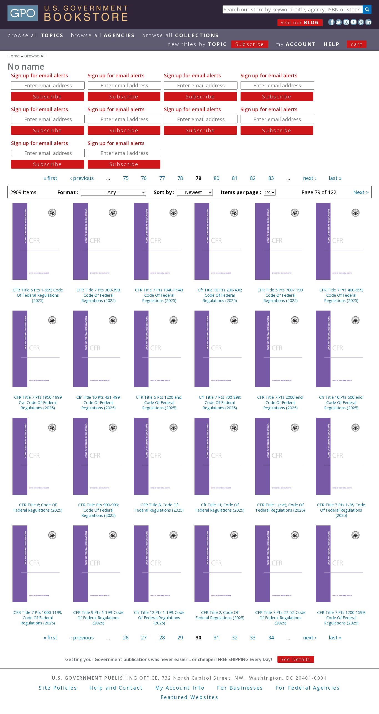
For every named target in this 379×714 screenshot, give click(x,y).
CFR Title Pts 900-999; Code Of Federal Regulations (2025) (98, 510)
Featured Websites (190, 697)
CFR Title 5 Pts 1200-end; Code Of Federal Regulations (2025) (159, 402)
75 (125, 178)
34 (271, 637)
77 (162, 178)
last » (335, 178)
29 (180, 637)
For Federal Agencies (308, 687)
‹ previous (82, 178)
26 (125, 637)
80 (216, 178)
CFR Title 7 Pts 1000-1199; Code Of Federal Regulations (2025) (38, 618)
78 (180, 178)
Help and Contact (116, 687)
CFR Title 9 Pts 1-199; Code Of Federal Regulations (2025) (98, 618)
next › (309, 178)
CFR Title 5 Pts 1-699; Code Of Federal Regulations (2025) (38, 295)
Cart (357, 44)
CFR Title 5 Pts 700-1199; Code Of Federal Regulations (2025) (280, 295)
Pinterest (361, 22)
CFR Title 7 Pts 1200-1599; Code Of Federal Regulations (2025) (341, 618)
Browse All (35, 35)
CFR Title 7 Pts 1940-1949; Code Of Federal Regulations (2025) (159, 295)
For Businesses (240, 687)
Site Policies (58, 687)
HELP (332, 44)
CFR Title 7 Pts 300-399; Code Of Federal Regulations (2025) (98, 295)
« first (50, 178)
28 (162, 637)
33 (253, 637)
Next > (361, 192)
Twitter (339, 22)
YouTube (353, 22)
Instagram (346, 22)
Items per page (240, 192)
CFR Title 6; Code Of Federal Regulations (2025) (37, 507)
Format (67, 192)
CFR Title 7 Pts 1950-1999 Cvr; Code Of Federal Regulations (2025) (38, 402)
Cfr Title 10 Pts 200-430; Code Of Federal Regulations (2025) (220, 295)
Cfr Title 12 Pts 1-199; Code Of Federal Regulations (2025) (159, 618)
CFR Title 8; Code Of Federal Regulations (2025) (159, 507)
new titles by (216, 44)
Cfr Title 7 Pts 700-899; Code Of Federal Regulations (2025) (220, 402)
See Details (295, 659)
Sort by (163, 192)
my (296, 44)
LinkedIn (368, 22)
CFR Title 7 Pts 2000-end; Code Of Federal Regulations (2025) (280, 402)
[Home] (70, 19)
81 (234, 178)
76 (143, 178)
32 (234, 637)
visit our (300, 22)
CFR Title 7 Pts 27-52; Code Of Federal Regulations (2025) (280, 618)
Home (13, 56)
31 (216, 637)
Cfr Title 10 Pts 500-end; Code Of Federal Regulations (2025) (341, 402)
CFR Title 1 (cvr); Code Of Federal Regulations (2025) (280, 507)
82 (253, 178)
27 (143, 637)
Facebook (331, 22)
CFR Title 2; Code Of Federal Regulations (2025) (219, 615)
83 (271, 178)
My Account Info (180, 687)
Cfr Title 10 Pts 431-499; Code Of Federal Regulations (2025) (98, 402)
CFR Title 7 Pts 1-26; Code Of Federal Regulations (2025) (341, 510)
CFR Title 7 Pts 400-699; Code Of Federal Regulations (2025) (341, 295)
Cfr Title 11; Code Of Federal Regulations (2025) (219, 507)
